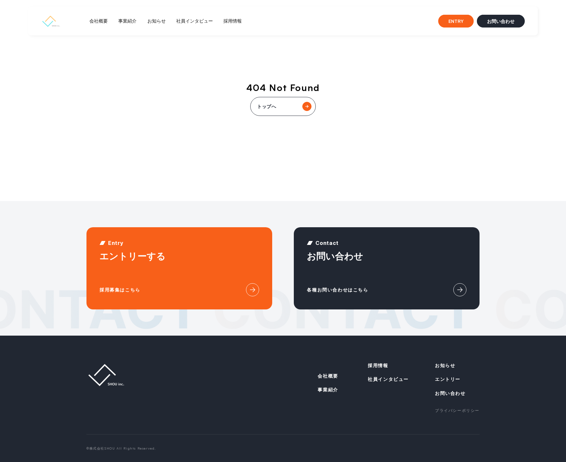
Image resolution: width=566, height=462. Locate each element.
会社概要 (98, 21)
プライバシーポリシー (457, 410)
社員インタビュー (194, 21)
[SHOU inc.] (51, 21)
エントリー (448, 379)
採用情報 (232, 21)
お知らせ (156, 21)
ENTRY (455, 21)
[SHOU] (106, 375)
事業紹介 (127, 21)
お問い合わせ (501, 21)
